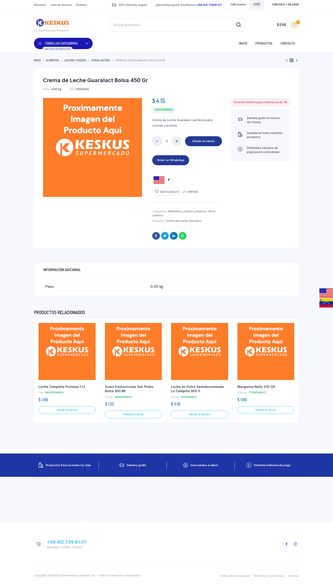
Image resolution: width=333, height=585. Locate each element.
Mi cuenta (239, 4)
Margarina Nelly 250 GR (256, 387)
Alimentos (52, 60)
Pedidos (81, 5)
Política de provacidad (234, 576)
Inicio (243, 43)
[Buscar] (119, 26)
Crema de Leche (177, 220)
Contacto (287, 43)
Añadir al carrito (203, 141)
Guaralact (195, 220)
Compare (192, 191)
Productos (263, 43)
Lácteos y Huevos (75, 60)
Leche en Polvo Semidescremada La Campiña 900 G (197, 389)
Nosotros (40, 5)
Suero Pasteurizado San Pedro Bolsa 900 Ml (129, 389)
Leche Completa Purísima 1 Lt (62, 387)
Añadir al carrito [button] (67, 410)
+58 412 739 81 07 (67, 542)
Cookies (293, 576)
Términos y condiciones (269, 576)
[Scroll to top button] (322, 574)
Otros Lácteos (101, 60)
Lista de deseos (61, 5)
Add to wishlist (170, 191)
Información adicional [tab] (62, 269)
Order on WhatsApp (170, 160)
